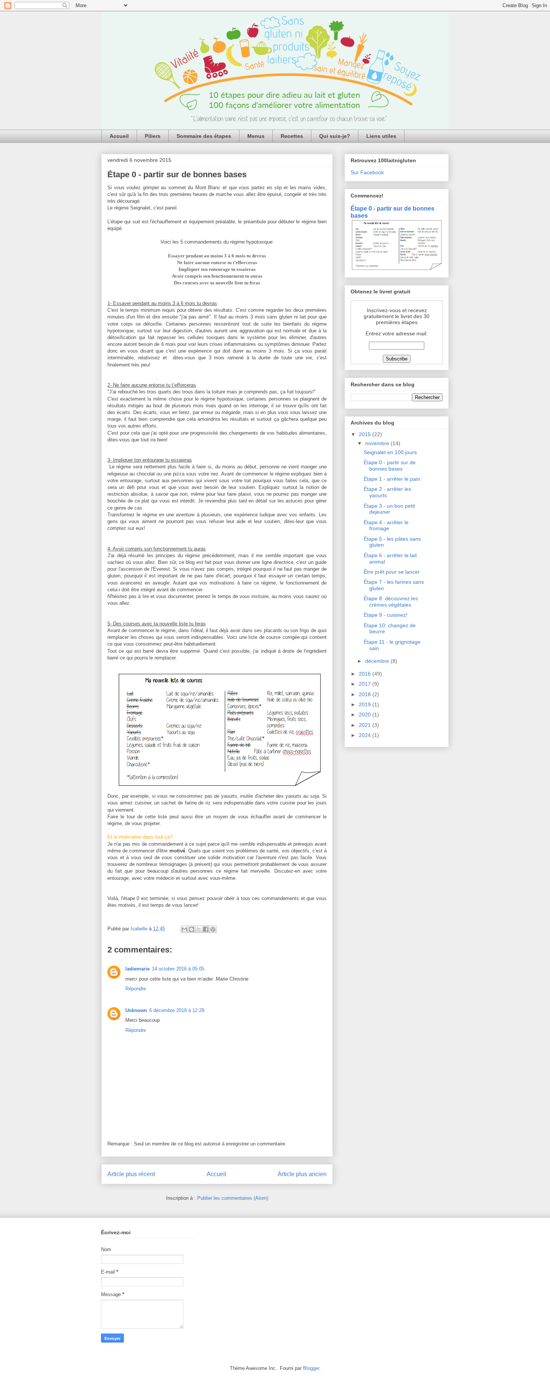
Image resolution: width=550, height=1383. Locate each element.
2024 (365, 735)
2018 (365, 694)
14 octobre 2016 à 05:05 (178, 969)
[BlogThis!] (191, 929)
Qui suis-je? (334, 136)
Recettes (292, 136)
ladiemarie (137, 969)
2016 (365, 674)
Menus (256, 136)
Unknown (136, 1010)
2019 (365, 704)
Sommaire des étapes (204, 136)
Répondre (135, 988)
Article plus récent (131, 1174)
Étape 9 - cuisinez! (385, 615)
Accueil (119, 136)
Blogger (311, 1368)
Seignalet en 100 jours (390, 452)
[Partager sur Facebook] (206, 929)
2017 (365, 684)
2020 (365, 715)
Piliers (153, 136)
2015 (365, 434)
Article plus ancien (302, 1174)
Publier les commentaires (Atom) (232, 1198)
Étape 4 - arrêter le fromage (386, 525)
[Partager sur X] (198, 929)
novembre (378, 443)
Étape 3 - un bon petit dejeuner (389, 509)
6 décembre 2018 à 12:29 (176, 1010)
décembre (378, 661)
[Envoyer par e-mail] (184, 929)
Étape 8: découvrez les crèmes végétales (391, 601)
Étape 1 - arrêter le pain (392, 479)
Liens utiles (381, 136)
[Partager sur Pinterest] (213, 929)
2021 (365, 725)
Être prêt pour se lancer (392, 572)
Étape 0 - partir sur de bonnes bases (390, 465)
